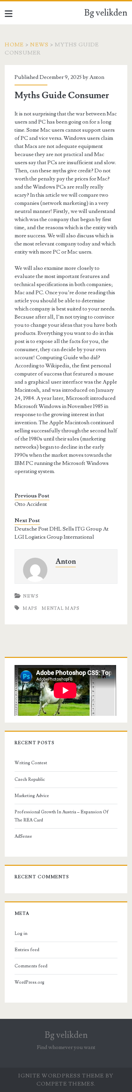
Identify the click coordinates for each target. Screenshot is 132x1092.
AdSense (23, 836)
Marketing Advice (32, 795)
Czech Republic (30, 779)
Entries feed (27, 949)
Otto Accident (31, 504)
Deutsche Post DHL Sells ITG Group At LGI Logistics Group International (62, 533)
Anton (96, 77)
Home (14, 44)
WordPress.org (29, 982)
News (39, 44)
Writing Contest (31, 763)
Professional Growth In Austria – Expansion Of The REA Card (62, 816)
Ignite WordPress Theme (61, 1075)
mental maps (61, 608)
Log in (21, 933)
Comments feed (31, 966)
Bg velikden (105, 13)
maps (30, 608)
